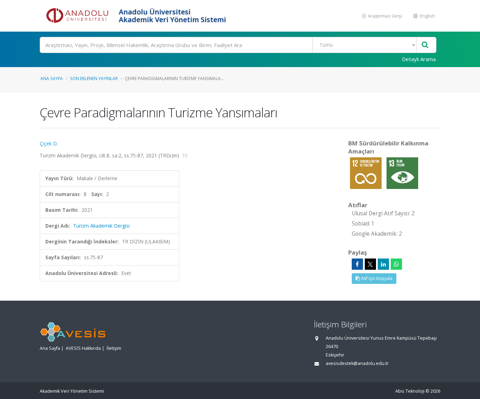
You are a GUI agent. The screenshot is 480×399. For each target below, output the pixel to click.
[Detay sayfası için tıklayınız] (366, 172)
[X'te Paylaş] (370, 264)
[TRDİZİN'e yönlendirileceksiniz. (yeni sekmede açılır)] (185, 155)
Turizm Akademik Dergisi (101, 225)
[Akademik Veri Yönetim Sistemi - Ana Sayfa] (78, 16)
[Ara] (425, 45)
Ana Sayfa (51, 78)
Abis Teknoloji (409, 391)
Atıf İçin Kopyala (376, 278)
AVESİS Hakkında (83, 348)
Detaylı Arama (419, 59)
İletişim (113, 348)
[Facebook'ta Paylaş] (357, 264)
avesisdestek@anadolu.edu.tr (357, 363)
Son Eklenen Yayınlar (94, 78)
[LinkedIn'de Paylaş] (383, 264)
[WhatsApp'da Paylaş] (396, 264)
